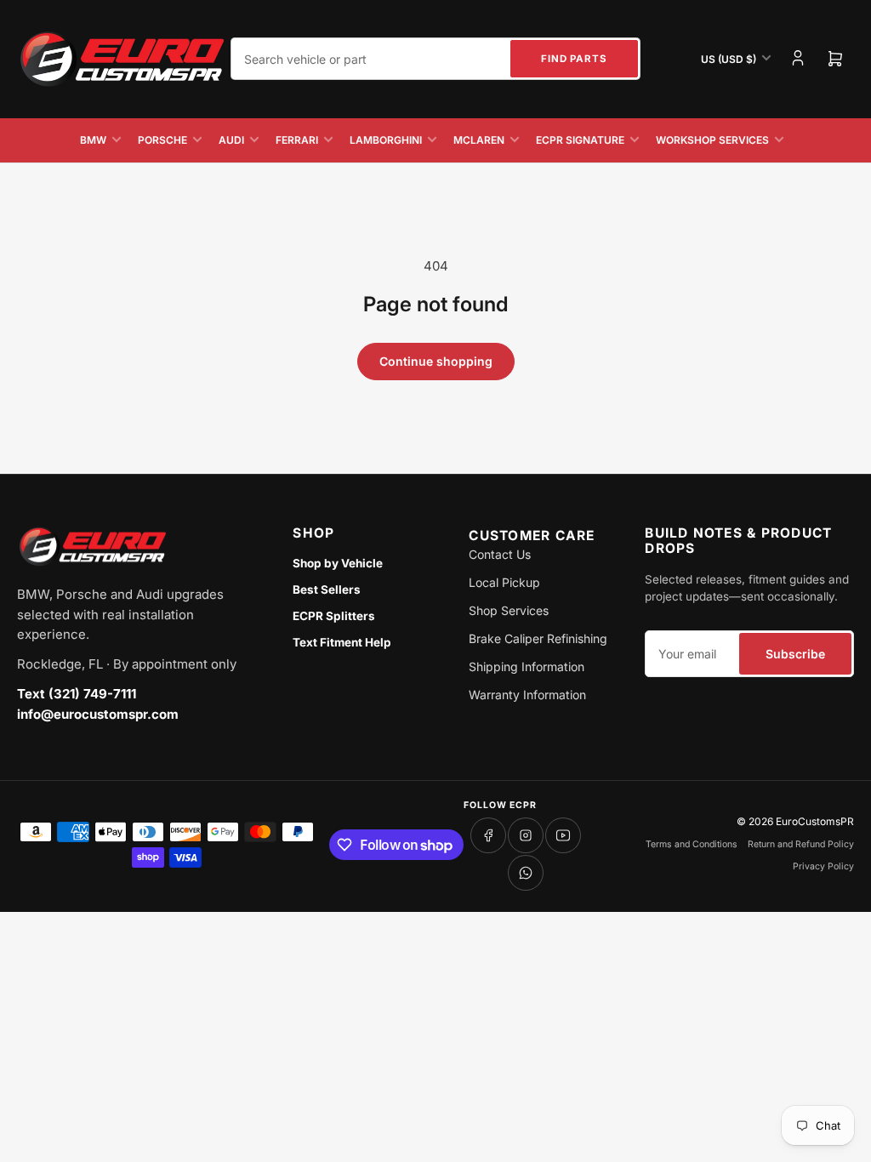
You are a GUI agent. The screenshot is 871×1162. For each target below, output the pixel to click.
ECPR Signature (580, 140)
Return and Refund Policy (801, 844)
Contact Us (500, 554)
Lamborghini (386, 140)
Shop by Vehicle (338, 563)
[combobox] (435, 58)
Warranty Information (527, 694)
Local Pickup (504, 582)
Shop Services (509, 610)
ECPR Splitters (334, 616)
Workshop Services (712, 140)
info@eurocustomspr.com (98, 714)
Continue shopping (435, 361)
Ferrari (297, 140)
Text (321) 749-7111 (76, 694)
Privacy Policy (823, 866)
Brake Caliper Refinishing (538, 638)
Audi (231, 140)
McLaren (478, 140)
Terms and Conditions (691, 844)
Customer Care (532, 535)
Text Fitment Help (342, 642)
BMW (93, 140)
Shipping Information (526, 666)
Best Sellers (327, 589)
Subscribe (795, 654)
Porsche (162, 140)
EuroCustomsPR (815, 821)
